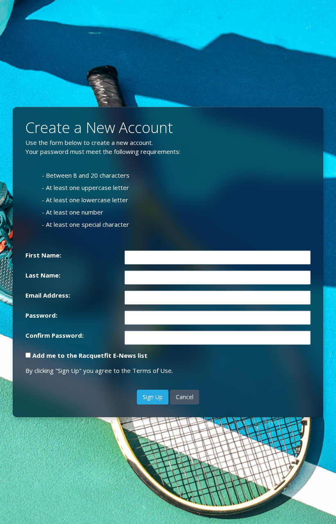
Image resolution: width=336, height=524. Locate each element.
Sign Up (153, 397)
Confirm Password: (54, 335)
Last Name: (42, 275)
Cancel (184, 397)
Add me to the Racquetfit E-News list (90, 355)
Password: (41, 315)
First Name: (43, 255)
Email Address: (47, 295)
